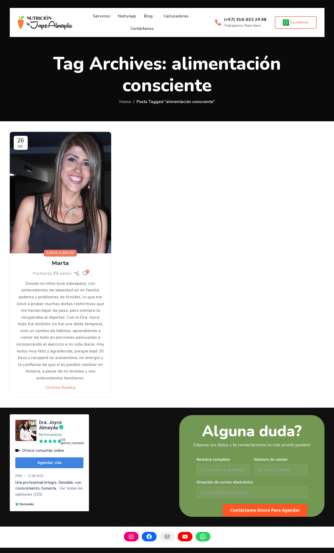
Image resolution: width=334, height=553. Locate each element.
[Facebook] (149, 536)
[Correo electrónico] (167, 536)
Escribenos (299, 22)
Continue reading (60, 387)
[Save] (77, 273)
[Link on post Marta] (60, 192)
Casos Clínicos (60, 252)
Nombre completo (213, 459)
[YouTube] (185, 536)
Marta (60, 263)
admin (65, 273)
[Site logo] (45, 22)
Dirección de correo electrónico (224, 482)
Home (125, 102)
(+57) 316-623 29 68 (245, 19)
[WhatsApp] (203, 536)
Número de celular (271, 459)
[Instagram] (131, 536)
